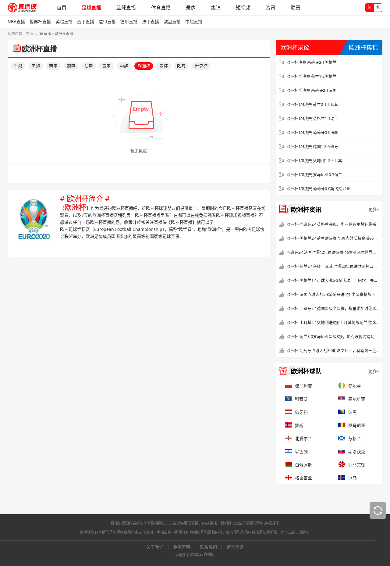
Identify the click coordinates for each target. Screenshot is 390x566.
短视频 (243, 7)
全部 (18, 66)
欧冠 (181, 66)
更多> (373, 209)
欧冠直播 (172, 21)
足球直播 (91, 7)
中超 (124, 66)
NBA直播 (16, 21)
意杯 (163, 66)
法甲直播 (150, 21)
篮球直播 (126, 7)
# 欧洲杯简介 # (85, 198)
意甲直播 (107, 21)
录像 (191, 7)
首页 (61, 7)
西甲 (53, 66)
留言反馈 (235, 547)
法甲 (88, 66)
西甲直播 (85, 21)
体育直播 (161, 7)
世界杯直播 (40, 21)
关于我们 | (159, 547)
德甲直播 (128, 21)
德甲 (71, 66)
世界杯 (201, 66)
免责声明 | (186, 547)
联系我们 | (213, 547)
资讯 (270, 7)
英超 (35, 66)
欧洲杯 (143, 66)
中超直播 (193, 21)
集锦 (216, 7)
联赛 (295, 7)
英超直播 (64, 21)
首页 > (31, 33)
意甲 (106, 66)
